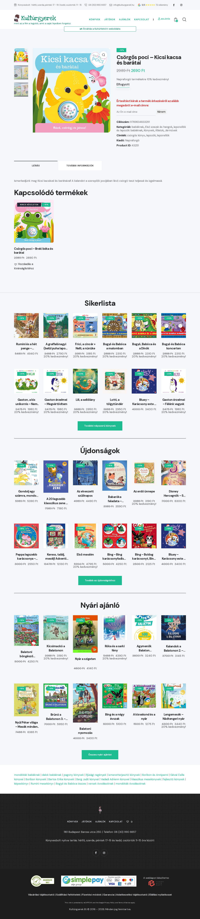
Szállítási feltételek (68, 894)
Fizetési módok (91, 894)
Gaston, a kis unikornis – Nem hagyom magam (26, 402)
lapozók (151, 135)
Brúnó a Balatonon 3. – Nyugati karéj (56, 717)
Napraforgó (132, 140)
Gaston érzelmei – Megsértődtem (55, 402)
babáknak (138, 127)
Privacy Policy (109, 903)
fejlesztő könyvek (173, 779)
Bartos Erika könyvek (61, 779)
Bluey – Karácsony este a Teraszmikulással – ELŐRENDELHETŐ (144, 402)
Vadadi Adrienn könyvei (115, 779)
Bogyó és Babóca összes (71, 783)
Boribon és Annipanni (155, 775)
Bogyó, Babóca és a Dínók (144, 346)
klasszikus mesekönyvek (146, 779)
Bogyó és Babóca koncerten (173, 346)
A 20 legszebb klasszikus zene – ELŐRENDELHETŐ (56, 501)
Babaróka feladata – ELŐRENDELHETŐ (115, 499)
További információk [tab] (80, 165)
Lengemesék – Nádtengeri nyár (174, 717)
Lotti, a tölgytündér (114, 402)
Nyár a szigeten (85, 659)
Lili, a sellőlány (85, 400)
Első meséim (85, 554)
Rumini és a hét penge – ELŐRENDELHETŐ (26, 346)
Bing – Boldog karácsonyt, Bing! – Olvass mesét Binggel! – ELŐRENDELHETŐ (144, 557)
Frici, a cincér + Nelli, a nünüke (85, 346)
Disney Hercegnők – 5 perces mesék (174, 493)
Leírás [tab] (36, 165)
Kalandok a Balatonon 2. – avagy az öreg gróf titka (173, 648)
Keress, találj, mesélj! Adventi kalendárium (55, 557)
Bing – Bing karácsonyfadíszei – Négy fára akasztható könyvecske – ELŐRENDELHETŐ (114, 557)
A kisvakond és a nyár (144, 717)
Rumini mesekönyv (42, 783)
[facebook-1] (174, 5)
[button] (103, 55)
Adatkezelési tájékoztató (131, 894)
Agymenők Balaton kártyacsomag (144, 648)
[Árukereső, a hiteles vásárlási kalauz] (42, 877)
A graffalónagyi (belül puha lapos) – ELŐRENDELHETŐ (56, 346)
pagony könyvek (74, 775)
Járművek (171, 130)
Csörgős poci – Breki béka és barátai (33, 251)
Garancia (108, 894)
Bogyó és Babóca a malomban (114, 346)
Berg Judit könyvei (87, 779)
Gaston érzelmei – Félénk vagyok (173, 402)
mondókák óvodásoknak (130, 783)
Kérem (161, 111)
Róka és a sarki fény (115, 648)
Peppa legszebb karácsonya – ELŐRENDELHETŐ (26, 557)
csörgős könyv (136, 135)
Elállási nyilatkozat (160, 894)
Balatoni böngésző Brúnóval (26, 654)
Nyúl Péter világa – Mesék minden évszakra (26, 725)
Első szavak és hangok (158, 127)
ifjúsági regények (96, 775)
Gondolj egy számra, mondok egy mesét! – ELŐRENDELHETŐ (26, 493)
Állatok (159, 130)
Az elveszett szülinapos (85, 493)
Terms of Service (124, 903)
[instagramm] (181, 5)
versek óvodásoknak (100, 783)
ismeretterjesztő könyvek (124, 775)
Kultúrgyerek (38, 18)
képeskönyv (21, 783)
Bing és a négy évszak (114, 717)
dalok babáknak (51, 775)
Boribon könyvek (35, 779)
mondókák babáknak (27, 775)
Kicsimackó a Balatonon (56, 648)
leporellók (163, 135)
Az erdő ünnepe (144, 491)
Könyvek (149, 130)
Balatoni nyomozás (85, 731)
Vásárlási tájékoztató (41, 894)
